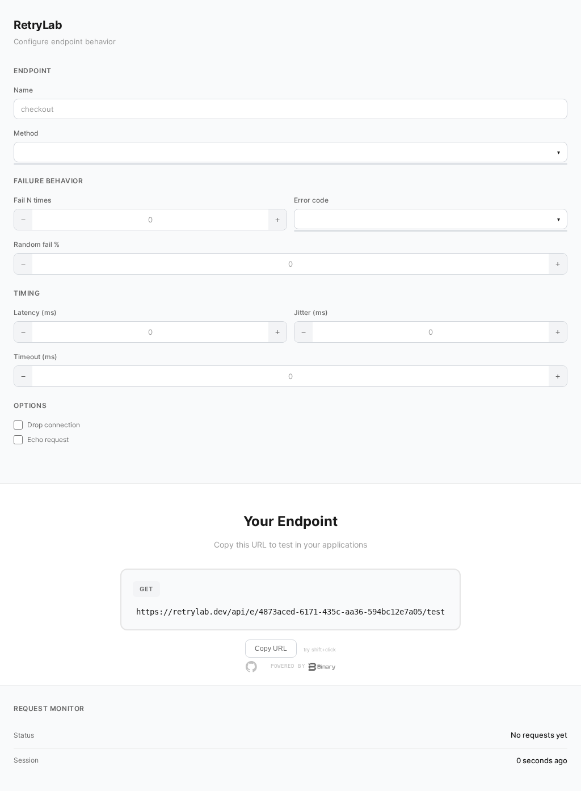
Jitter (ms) (311, 312)
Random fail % (37, 244)
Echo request (48, 439)
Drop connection (53, 424)
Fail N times (32, 200)
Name (23, 90)
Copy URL (271, 649)
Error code (311, 200)
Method (26, 133)
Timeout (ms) (35, 356)
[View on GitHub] (251, 667)
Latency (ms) (35, 312)
